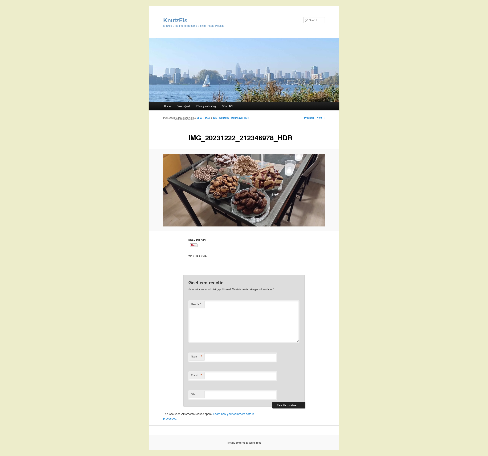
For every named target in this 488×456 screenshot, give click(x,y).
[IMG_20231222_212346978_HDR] (244, 190)
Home (167, 106)
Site (193, 394)
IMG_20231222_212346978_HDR (231, 118)
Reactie (196, 304)
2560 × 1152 (203, 118)
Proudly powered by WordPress (244, 442)
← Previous (307, 117)
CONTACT (228, 106)
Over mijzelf (183, 106)
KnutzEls (175, 20)
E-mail (196, 375)
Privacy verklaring (206, 106)
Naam (196, 356)
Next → (321, 117)
